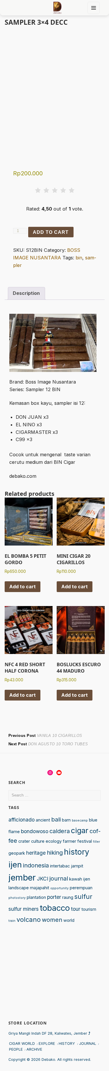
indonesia (36, 865)
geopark (16, 853)
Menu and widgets (93, 13)
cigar (79, 830)
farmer (69, 841)
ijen (15, 864)
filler (96, 842)
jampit (77, 866)
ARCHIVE (34, 1049)
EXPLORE (47, 1043)
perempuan (81, 887)
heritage (36, 853)
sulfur (83, 896)
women (52, 919)
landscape (18, 887)
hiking (55, 852)
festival (84, 841)
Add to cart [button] (22, 586)
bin (79, 258)
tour (75, 909)
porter (54, 897)
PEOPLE (16, 1049)
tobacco (55, 908)
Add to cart (51, 232)
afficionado (21, 820)
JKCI (42, 879)
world (68, 920)
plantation (36, 897)
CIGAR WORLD (22, 1043)
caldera (59, 831)
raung (67, 897)
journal (58, 878)
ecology (54, 841)
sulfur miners (23, 909)
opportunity (59, 888)
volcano (29, 919)
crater (24, 841)
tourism (88, 909)
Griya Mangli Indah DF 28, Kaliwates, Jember (49, 1033)
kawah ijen (79, 879)
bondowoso (34, 831)
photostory (17, 898)
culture (37, 841)
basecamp (80, 820)
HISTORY (67, 1043)
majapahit (39, 887)
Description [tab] (26, 293)
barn (66, 820)
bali (56, 819)
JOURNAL (87, 1043)
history (76, 851)
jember (22, 877)
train (11, 921)
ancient (43, 820)
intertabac (60, 866)
